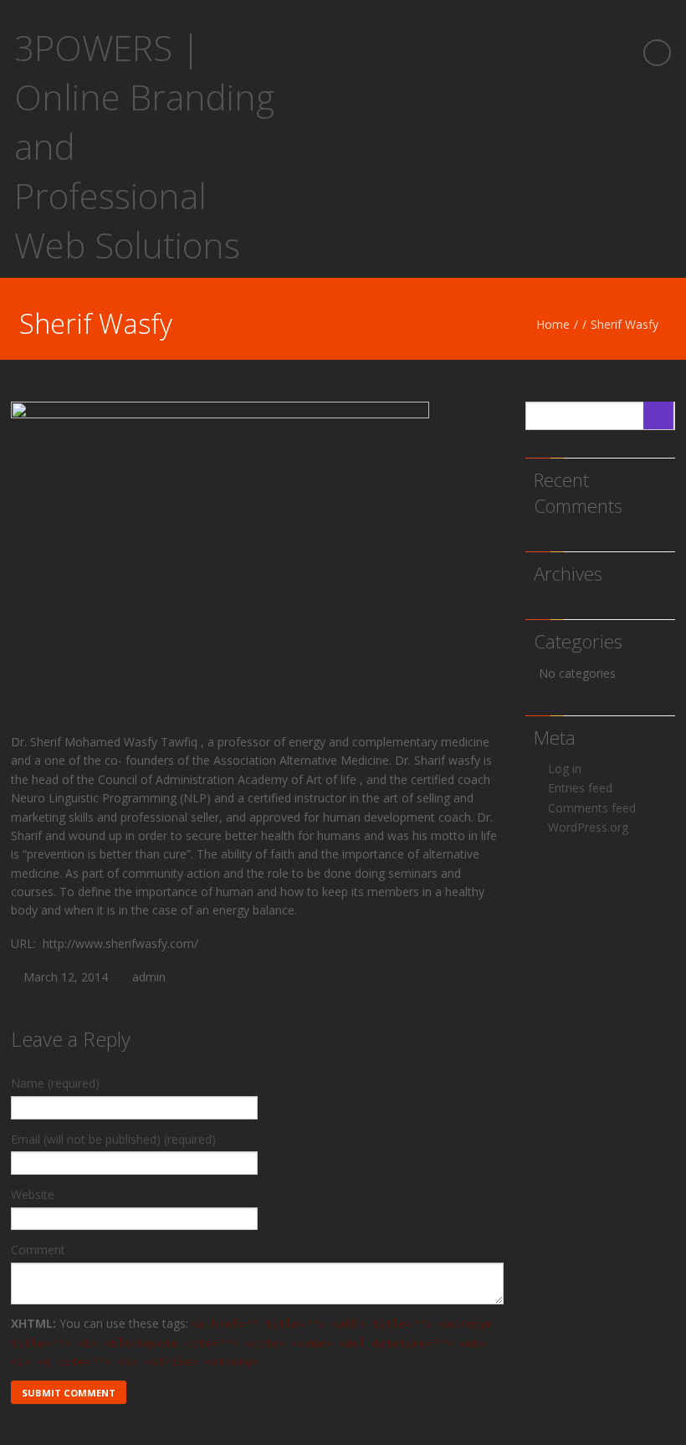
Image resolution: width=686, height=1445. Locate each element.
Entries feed (580, 788)
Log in (564, 768)
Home (553, 324)
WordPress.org (588, 827)
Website (32, 1194)
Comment (38, 1250)
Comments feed (592, 808)
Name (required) (55, 1083)
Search (658, 415)
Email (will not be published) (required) (113, 1139)
